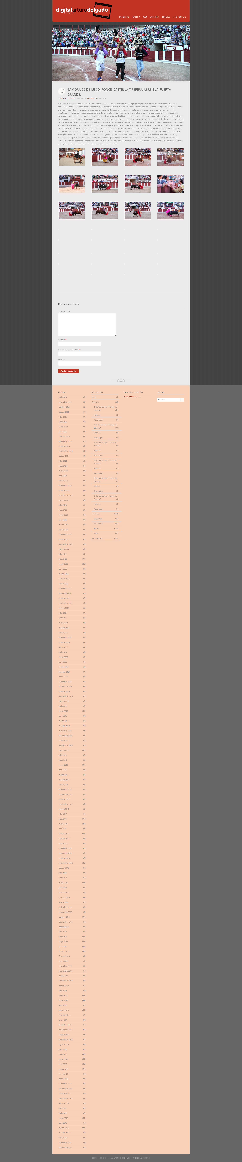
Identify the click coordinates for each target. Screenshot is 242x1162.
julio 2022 (63, 554)
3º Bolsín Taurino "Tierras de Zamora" (105, 444)
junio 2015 (63, 937)
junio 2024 (63, 466)
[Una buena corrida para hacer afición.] (71, 166)
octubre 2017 (64, 799)
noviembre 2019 (65, 687)
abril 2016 (63, 888)
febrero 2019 (64, 726)
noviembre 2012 (65, 1089)
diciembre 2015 (65, 907)
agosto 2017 (64, 809)
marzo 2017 (63, 834)
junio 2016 (63, 878)
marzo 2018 (63, 775)
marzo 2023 (63, 525)
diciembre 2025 (65, 402)
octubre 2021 (64, 598)
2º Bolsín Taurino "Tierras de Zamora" (105, 426)
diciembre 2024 (65, 441)
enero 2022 (63, 584)
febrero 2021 (64, 628)
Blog (145, 17)
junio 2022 (63, 559)
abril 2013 (63, 1064)
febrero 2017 (64, 839)
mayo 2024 (63, 471)
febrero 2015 (64, 956)
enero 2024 (63, 481)
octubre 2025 (64, 407)
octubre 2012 (64, 1094)
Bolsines (154, 17)
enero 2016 (63, 902)
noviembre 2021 (65, 593)
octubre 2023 (64, 490)
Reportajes (98, 420)
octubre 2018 (64, 740)
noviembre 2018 (65, 736)
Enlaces (166, 17)
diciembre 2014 (65, 966)
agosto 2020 (64, 647)
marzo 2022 (63, 574)
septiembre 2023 (66, 495)
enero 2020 (63, 677)
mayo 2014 (63, 1000)
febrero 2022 (64, 579)
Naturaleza (98, 524)
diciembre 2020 (65, 637)
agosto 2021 (64, 608)
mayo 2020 (63, 657)
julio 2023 (63, 505)
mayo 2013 (63, 1059)
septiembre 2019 (66, 696)
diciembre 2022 (65, 534)
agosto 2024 (64, 456)
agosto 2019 (64, 701)
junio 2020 (63, 652)
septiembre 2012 (66, 1098)
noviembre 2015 (65, 912)
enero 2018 (63, 785)
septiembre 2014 (66, 981)
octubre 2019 (64, 691)
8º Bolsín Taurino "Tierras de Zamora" (105, 497)
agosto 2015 (64, 927)
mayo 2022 (63, 564)
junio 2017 (63, 819)
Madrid (133, 396)
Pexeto (146, 1158)
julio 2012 (63, 1108)
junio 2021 (63, 618)
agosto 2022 (64, 549)
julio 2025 (63, 417)
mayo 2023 (63, 515)
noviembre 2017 (65, 794)
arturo (90, 98)
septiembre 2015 (66, 922)
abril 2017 (63, 829)
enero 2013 (63, 1079)
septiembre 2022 (66, 544)
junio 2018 (63, 760)
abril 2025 (63, 432)
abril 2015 (63, 946)
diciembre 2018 (65, 731)
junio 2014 (63, 995)
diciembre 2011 (65, 1143)
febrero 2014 (64, 1015)
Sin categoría (97, 538)
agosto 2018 (64, 750)
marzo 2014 (63, 1010)
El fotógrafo (179, 17)
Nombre (61, 340)
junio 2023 (63, 510)
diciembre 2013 (65, 1025)
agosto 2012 (64, 1103)
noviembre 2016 (65, 853)
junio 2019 (63, 706)
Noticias (97, 415)
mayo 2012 (63, 1118)
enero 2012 (63, 1138)
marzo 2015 (63, 951)
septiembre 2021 (66, 603)
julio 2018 (63, 755)
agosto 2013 (64, 1045)
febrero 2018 (64, 780)
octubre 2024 (64, 446)
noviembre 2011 (65, 1147)
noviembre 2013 (65, 1030)
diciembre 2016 (65, 848)
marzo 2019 (63, 721)
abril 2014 (63, 1005)
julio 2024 (63, 461)
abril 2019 (63, 716)
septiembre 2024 (66, 451)
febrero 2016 (64, 897)
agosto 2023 (64, 500)
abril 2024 (63, 476)
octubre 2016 (64, 858)
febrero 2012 (64, 1133)
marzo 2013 (63, 1069)
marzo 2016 (63, 892)
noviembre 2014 (65, 971)
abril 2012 (63, 1123)
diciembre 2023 (65, 485)
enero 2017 (63, 843)
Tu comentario (64, 311)
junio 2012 (63, 1113)
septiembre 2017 (66, 804)
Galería (136, 17)
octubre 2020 (64, 642)
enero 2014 (63, 1020)
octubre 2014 (64, 976)
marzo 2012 (63, 1128)
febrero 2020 (64, 672)
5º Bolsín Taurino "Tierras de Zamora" (105, 479)
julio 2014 (63, 991)
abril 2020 (63, 662)
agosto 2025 (64, 412)
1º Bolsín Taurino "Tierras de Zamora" (105, 408)
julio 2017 (63, 814)
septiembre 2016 (66, 863)
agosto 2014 (64, 986)
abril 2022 (63, 569)
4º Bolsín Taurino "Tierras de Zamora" (105, 462)
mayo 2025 (63, 427)
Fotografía (127, 396)
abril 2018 (63, 770)
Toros (72, 98)
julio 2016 (63, 873)
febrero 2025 (64, 436)
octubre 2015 (64, 917)
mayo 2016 (63, 883)
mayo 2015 (63, 942)
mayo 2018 (63, 765)
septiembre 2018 (66, 745)
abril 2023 (63, 520)
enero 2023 (63, 530)
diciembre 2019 (65, 682)
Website (61, 359)
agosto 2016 (64, 868)
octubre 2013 (64, 1035)
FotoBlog (124, 17)
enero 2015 (63, 961)
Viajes (96, 533)
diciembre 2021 (65, 588)
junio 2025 (63, 422)
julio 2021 (63, 613)
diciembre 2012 (65, 1084)
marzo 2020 (63, 667)
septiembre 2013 (66, 1040)
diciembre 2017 (65, 789)
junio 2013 (63, 1054)
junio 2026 (63, 397)
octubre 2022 (64, 539)
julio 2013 (63, 1049)
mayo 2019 (63, 711)
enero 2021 (63, 633)
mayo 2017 (63, 824)
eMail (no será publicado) (68, 350)
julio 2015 (63, 932)
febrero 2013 (64, 1074)
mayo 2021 (63, 623)
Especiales (98, 519)
